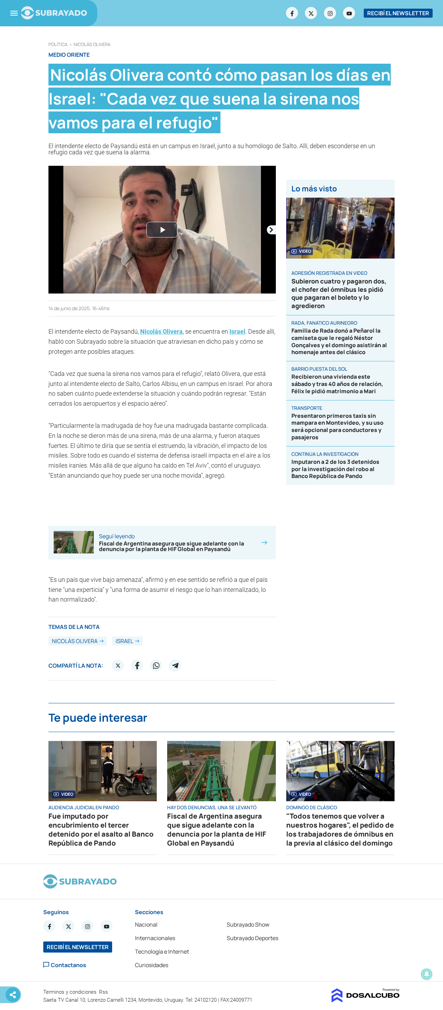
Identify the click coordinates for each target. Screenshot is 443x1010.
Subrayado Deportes (252, 938)
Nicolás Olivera (92, 44)
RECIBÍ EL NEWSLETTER (398, 13)
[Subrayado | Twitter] (311, 13)
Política (57, 44)
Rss (104, 992)
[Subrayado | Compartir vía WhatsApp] (156, 665)
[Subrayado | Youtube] (349, 13)
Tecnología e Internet (162, 951)
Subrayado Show (248, 924)
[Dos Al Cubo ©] (366, 1000)
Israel (237, 331)
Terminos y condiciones (70, 992)
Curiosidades (151, 965)
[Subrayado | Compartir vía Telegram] (175, 665)
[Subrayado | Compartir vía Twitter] (118, 665)
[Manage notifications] (426, 974)
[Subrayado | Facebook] (292, 13)
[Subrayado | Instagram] (330, 13)
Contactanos (68, 965)
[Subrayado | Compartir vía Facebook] (137, 665)
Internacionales (155, 938)
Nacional (146, 924)
